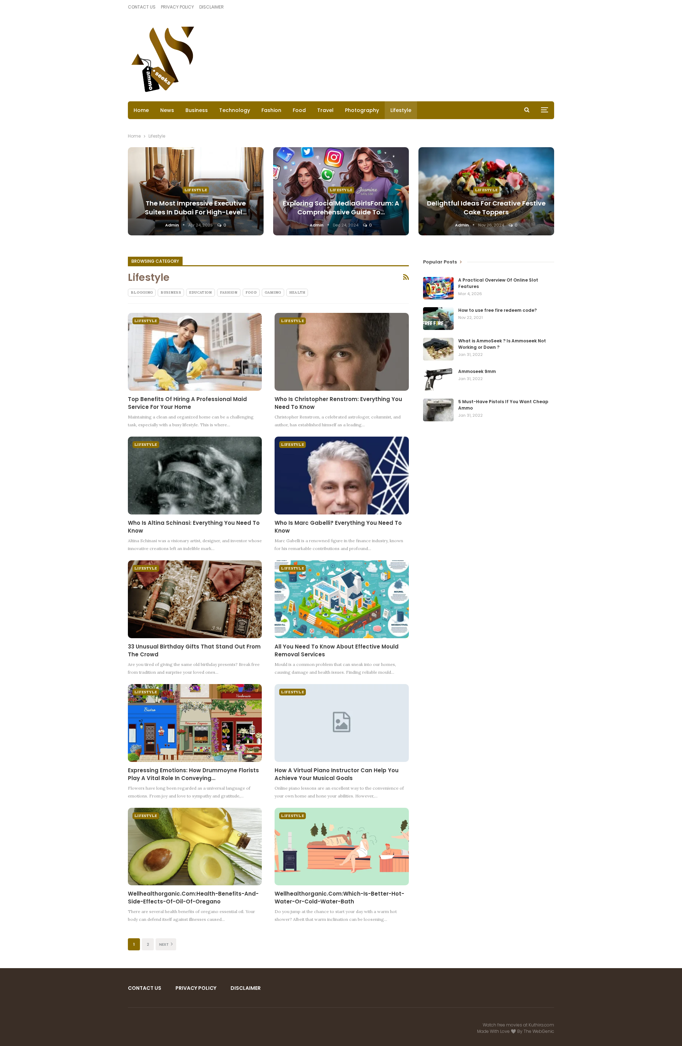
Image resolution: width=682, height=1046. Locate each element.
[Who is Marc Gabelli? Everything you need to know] (341, 475)
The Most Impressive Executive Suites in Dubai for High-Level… (196, 208)
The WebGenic (539, 1031)
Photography (362, 110)
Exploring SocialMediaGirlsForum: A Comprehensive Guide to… (341, 208)
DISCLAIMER (211, 7)
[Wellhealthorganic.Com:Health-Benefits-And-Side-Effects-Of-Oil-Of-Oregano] (195, 847)
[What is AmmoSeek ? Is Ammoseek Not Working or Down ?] (438, 349)
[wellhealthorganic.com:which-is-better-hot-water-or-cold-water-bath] (341, 847)
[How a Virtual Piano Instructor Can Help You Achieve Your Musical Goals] (341, 723)
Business (196, 110)
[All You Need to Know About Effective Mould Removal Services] (341, 599)
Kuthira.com (541, 1025)
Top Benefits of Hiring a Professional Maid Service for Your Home (187, 403)
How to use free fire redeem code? (497, 310)
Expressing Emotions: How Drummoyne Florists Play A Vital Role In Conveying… (193, 774)
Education (200, 292)
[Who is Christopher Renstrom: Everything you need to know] (341, 352)
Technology (234, 110)
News (167, 110)
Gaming (273, 292)
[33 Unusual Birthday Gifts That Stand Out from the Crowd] (195, 599)
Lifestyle (400, 110)
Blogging (142, 292)
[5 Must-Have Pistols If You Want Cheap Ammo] (438, 410)
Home (141, 110)
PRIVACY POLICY (177, 7)
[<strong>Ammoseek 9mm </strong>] (438, 379)
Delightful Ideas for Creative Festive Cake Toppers (486, 208)
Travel (325, 110)
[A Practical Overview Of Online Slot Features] (438, 288)
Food (299, 110)
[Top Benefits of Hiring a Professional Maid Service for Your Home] (195, 352)
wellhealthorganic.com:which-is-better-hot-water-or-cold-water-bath (339, 897)
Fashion (271, 110)
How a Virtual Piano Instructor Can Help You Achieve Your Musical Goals (337, 774)
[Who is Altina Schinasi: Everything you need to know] (195, 475)
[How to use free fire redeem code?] (438, 318)
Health (297, 292)
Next (164, 944)
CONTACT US (142, 7)
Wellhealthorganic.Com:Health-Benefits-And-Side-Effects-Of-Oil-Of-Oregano (193, 897)
